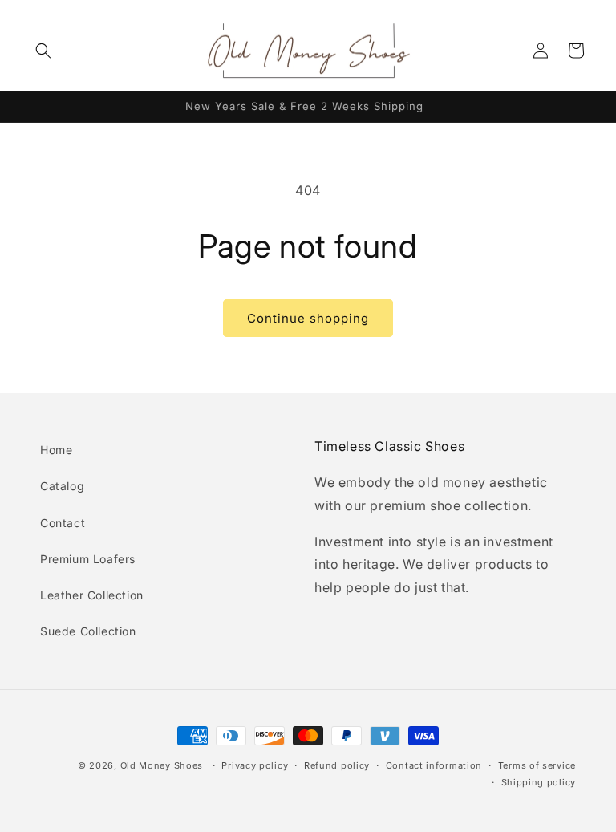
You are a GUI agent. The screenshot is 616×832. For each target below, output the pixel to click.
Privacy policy (254, 765)
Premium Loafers (88, 559)
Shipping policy (539, 782)
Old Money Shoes (162, 765)
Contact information (434, 765)
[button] (43, 50)
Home (56, 450)
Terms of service (537, 765)
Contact (62, 523)
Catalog (62, 486)
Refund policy (337, 765)
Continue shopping (308, 318)
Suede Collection (88, 631)
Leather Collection (92, 595)
